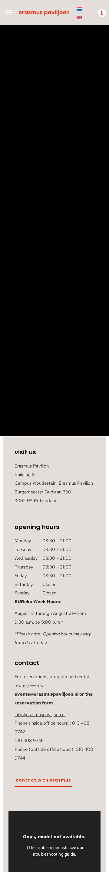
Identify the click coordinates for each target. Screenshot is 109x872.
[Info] (102, 13)
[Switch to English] (79, 17)
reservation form (34, 703)
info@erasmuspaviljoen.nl (40, 715)
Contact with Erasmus (43, 780)
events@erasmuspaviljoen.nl (46, 694)
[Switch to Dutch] (79, 8)
